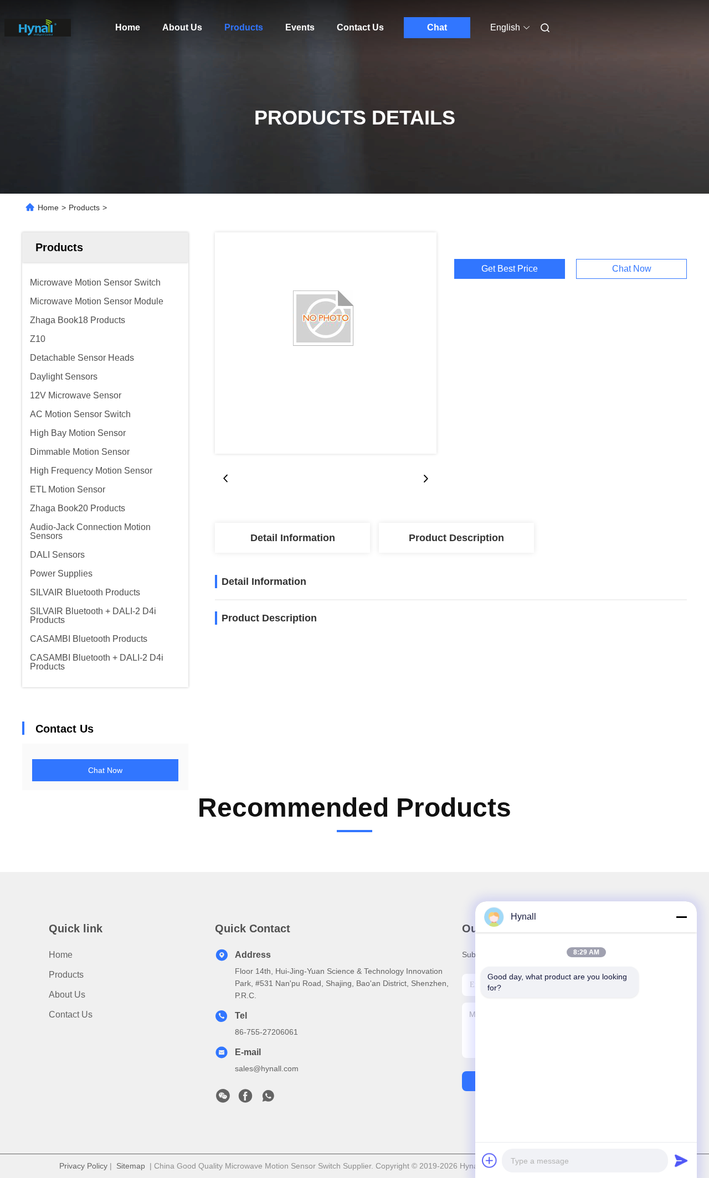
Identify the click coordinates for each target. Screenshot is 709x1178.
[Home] (37, 27)
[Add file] (489, 1160)
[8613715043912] (268, 1098)
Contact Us (360, 27)
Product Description (456, 537)
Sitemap (130, 1165)
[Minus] (681, 916)
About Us (182, 27)
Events (300, 27)
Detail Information (292, 537)
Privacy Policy (83, 1165)
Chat (437, 27)
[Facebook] (245, 1098)
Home (127, 27)
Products (243, 27)
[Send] (681, 1160)
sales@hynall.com (267, 1068)
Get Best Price (509, 268)
